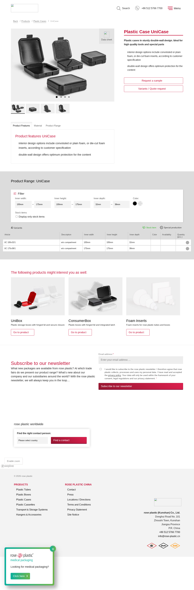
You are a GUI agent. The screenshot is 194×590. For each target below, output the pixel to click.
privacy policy (114, 375)
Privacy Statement (77, 509)
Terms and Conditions (79, 504)
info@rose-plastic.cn (169, 536)
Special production (173, 227)
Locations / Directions (78, 499)
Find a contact (61, 440)
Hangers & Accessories (28, 514)
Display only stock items (32, 216)
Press (70, 494)
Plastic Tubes (23, 489)
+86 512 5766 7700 (152, 8)
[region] (97, 432)
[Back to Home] (24, 8)
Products (25, 21)
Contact (71, 489)
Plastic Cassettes (25, 504)
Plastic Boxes (23, 494)
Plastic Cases (39, 21)
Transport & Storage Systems (32, 509)
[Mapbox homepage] (7, 466)
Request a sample (152, 80)
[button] (57, 97)
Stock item (151, 227)
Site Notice (73, 514)
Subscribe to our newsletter (116, 386)
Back (15, 21)
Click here (19, 576)
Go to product (21, 332)
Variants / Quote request (152, 88)
